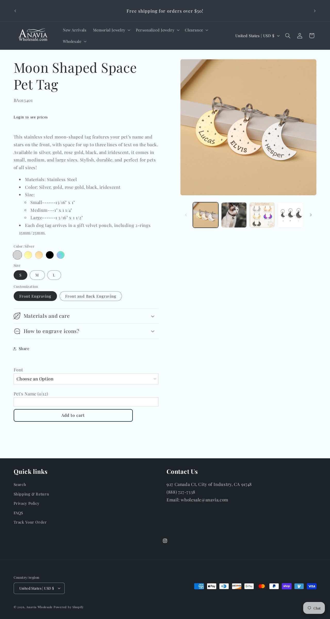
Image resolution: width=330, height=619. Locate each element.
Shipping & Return (31, 493)
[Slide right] (311, 215)
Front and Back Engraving (90, 296)
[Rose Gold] (39, 255)
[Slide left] (186, 215)
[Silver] (17, 255)
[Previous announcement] (15, 11)
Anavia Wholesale (39, 607)
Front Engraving (35, 296)
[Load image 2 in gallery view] (234, 215)
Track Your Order (30, 522)
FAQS (18, 512)
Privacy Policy (26, 503)
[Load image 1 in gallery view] (205, 215)
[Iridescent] (60, 255)
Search (20, 484)
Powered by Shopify (69, 607)
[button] (111, 30)
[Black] (49, 255)
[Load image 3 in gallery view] (262, 215)
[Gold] (28, 255)
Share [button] (24, 348)
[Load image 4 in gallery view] (290, 215)
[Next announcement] (314, 11)
